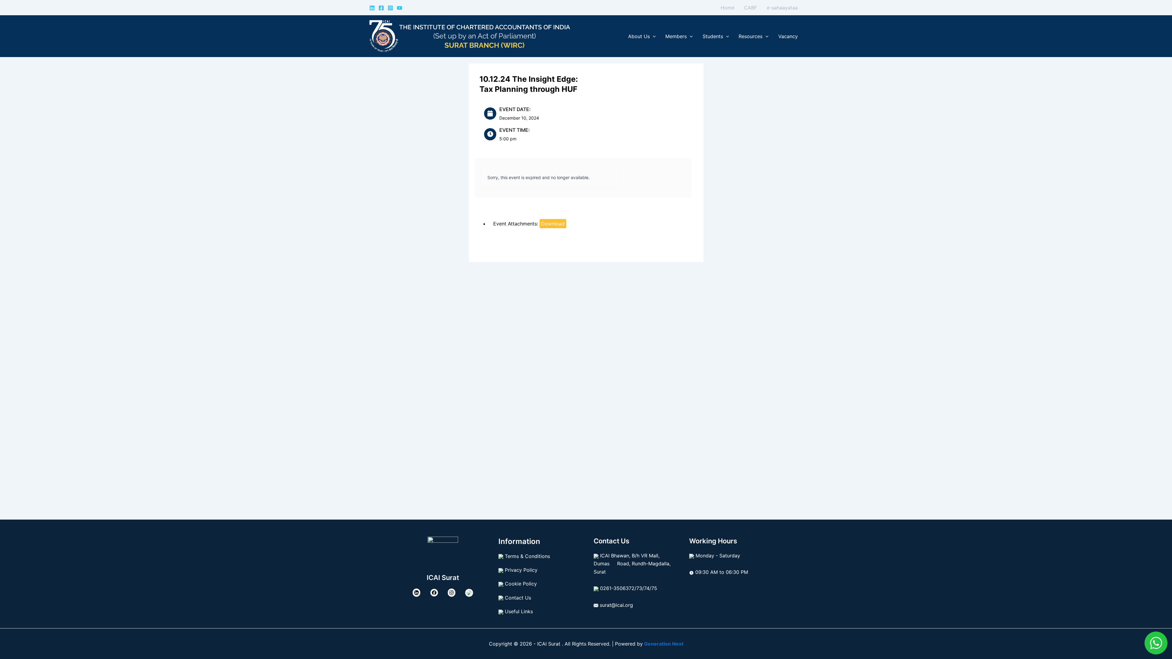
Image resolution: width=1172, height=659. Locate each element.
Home (727, 8)
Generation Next (663, 644)
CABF (750, 8)
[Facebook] (381, 8)
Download (553, 224)
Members (676, 36)
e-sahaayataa (782, 8)
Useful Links (519, 611)
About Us (639, 36)
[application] (653, 36)
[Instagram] (390, 8)
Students (713, 36)
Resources (750, 36)
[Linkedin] (372, 8)
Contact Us (518, 598)
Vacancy (788, 36)
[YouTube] (399, 8)
